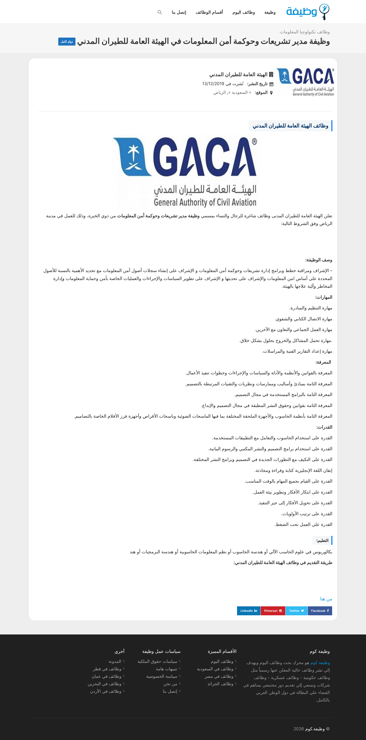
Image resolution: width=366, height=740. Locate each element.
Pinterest (271, 611)
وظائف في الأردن (105, 691)
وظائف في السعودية (215, 668)
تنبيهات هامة (166, 668)
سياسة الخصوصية (161, 676)
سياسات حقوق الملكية (157, 661)
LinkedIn (247, 611)
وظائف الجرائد (220, 683)
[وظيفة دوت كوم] (307, 12)
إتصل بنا (179, 12)
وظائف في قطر (107, 668)
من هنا (326, 598)
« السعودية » (239, 92)
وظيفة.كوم (315, 728)
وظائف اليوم (244, 12)
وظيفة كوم (320, 662)
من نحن (170, 683)
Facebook (318, 611)
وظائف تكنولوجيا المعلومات (305, 31)
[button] (160, 12)
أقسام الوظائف (209, 12)
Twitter (294, 611)
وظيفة (270, 12)
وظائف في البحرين (104, 683)
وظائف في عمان (106, 676)
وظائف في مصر (219, 676)
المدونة (115, 661)
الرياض (219, 92)
